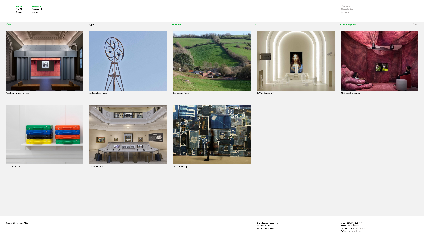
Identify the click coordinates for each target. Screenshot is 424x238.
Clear (415, 24)
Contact (345, 6)
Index (35, 11)
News (19, 11)
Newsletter (347, 9)
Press (356, 225)
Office (350, 225)
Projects (36, 6)
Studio (19, 9)
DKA (10, 11)
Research (37, 9)
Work (19, 6)
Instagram (360, 228)
